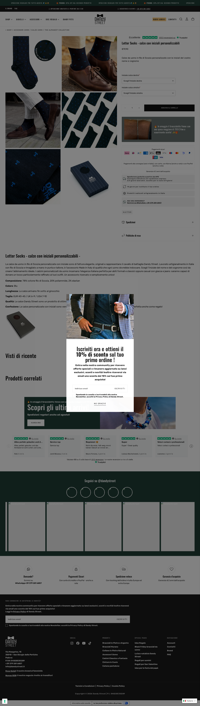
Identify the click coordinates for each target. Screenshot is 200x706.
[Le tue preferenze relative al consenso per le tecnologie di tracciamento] (4, 701)
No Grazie (100, 404)
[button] (189, 701)
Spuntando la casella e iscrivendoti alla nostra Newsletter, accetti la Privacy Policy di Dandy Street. (99, 396)
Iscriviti (119, 389)
